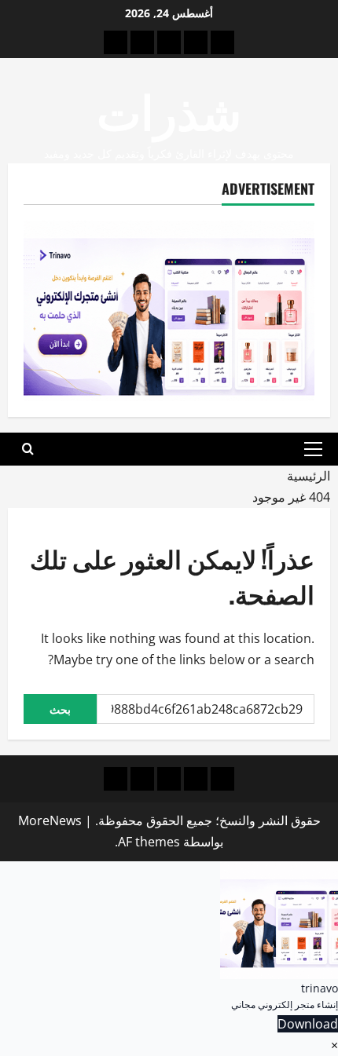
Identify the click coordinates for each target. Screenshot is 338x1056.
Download (307, 1023)
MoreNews (50, 820)
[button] (313, 449)
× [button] (334, 1045)
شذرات (169, 109)
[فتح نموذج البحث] (28, 449)
